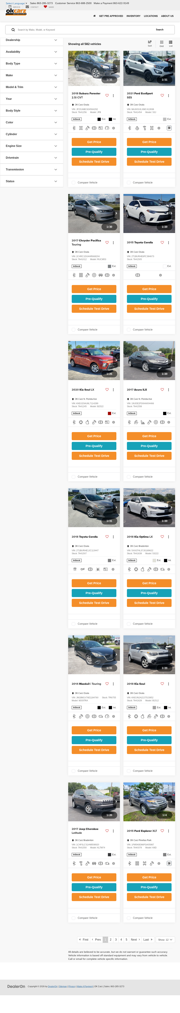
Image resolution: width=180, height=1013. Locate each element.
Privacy (71, 986)
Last (147, 939)
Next (135, 939)
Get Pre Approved (111, 16)
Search (159, 29)
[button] (116, 66)
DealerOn (52, 986)
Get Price (94, 142)
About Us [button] (167, 16)
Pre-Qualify (94, 152)
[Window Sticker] (169, 128)
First (84, 939)
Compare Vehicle (87, 182)
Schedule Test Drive (94, 161)
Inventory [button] (133, 16)
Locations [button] (151, 16)
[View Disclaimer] (113, 128)
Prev (97, 939)
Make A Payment (85, 986)
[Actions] (113, 95)
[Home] (94, 16)
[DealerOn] (16, 986)
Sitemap (63, 986)
